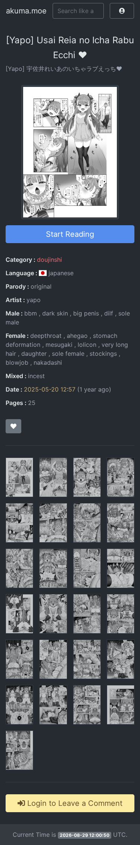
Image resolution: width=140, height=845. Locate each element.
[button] (122, 11)
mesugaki (59, 344)
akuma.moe (26, 10)
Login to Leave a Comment (73, 803)
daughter (34, 353)
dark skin (55, 313)
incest (36, 376)
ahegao (77, 335)
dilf (108, 313)
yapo (34, 300)
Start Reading (70, 234)
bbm (30, 313)
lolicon (87, 344)
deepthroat (46, 335)
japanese (60, 273)
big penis (86, 313)
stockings (103, 353)
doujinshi (49, 259)
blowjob (17, 362)
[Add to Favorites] (13, 426)
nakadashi (48, 362)
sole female (68, 353)
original (41, 286)
